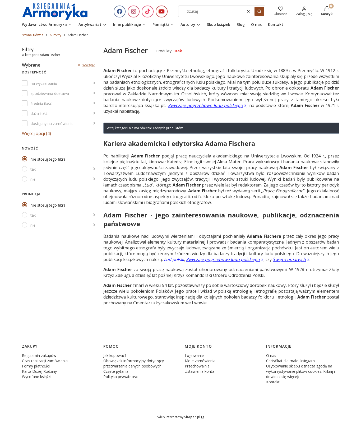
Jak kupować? (114, 355)
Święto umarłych (289, 259)
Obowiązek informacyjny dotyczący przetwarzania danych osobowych (133, 363)
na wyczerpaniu (44, 83)
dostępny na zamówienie (52, 123)
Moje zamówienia (200, 360)
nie (32, 179)
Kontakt (273, 381)
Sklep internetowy (178, 417)
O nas (271, 355)
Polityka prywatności (120, 376)
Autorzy (55, 35)
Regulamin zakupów (39, 355)
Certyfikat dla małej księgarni (291, 360)
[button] (259, 11)
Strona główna (32, 35)
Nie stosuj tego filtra (48, 159)
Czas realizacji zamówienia (45, 360)
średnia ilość (41, 103)
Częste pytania (115, 371)
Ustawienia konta (199, 371)
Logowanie (194, 355)
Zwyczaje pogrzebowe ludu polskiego (205, 105)
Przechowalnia (197, 366)
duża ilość (39, 113)
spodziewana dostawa (50, 93)
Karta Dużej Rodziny (39, 371)
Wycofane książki (36, 376)
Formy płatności (36, 366)
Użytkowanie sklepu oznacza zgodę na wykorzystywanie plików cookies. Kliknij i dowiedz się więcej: (300, 371)
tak (33, 169)
